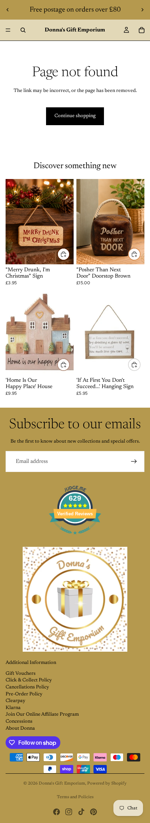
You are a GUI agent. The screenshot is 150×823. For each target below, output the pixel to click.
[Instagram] (69, 812)
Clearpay (15, 701)
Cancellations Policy (27, 687)
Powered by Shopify (107, 783)
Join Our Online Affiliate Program (42, 714)
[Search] (23, 30)
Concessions (19, 721)
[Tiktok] (81, 812)
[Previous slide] (7, 9)
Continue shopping (75, 116)
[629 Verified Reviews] (75, 538)
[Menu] (8, 30)
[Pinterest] (93, 812)
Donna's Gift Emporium (62, 783)
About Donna (20, 728)
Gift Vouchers (21, 673)
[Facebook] (56, 812)
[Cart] (141, 30)
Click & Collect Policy (29, 680)
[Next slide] (142, 9)
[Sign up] (134, 461)
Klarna (13, 708)
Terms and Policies (75, 797)
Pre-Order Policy (24, 694)
